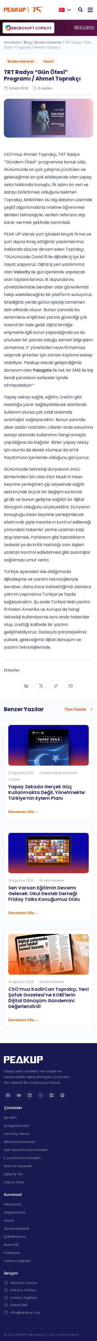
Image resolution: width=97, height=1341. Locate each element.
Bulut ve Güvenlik (18, 1166)
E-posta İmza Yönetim (22, 1157)
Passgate (42, 370)
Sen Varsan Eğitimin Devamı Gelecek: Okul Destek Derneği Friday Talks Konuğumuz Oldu (44, 893)
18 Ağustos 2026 (21, 880)
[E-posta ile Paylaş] (71, 686)
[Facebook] (8, 1095)
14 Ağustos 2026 (21, 982)
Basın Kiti (11, 1244)
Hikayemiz (12, 1204)
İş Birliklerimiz (15, 1236)
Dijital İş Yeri (13, 1174)
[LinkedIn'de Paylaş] (26, 686)
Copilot (45, 773)
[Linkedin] (30, 1095)
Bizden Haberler (48, 42)
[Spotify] (62, 1095)
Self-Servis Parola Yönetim (26, 1149)
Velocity (22, 272)
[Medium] (51, 1095)
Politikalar (12, 1252)
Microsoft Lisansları (19, 1141)
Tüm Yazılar (75, 709)
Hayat (9, 1220)
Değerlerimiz (15, 1212)
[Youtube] (19, 1095)
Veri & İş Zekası (16, 1133)
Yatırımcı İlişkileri (17, 1260)
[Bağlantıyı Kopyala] (56, 686)
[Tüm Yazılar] (91, 709)
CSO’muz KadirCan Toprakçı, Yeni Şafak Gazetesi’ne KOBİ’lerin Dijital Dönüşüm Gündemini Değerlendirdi (48, 998)
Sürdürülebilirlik (16, 1228)
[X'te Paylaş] (41, 686)
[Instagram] (40, 1095)
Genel (48, 61)
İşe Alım (10, 1117)
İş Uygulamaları (17, 1125)
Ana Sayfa (12, 42)
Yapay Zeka (14, 1182)
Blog (28, 42)
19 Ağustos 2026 (21, 773)
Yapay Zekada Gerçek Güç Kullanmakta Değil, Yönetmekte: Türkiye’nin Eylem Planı (46, 792)
